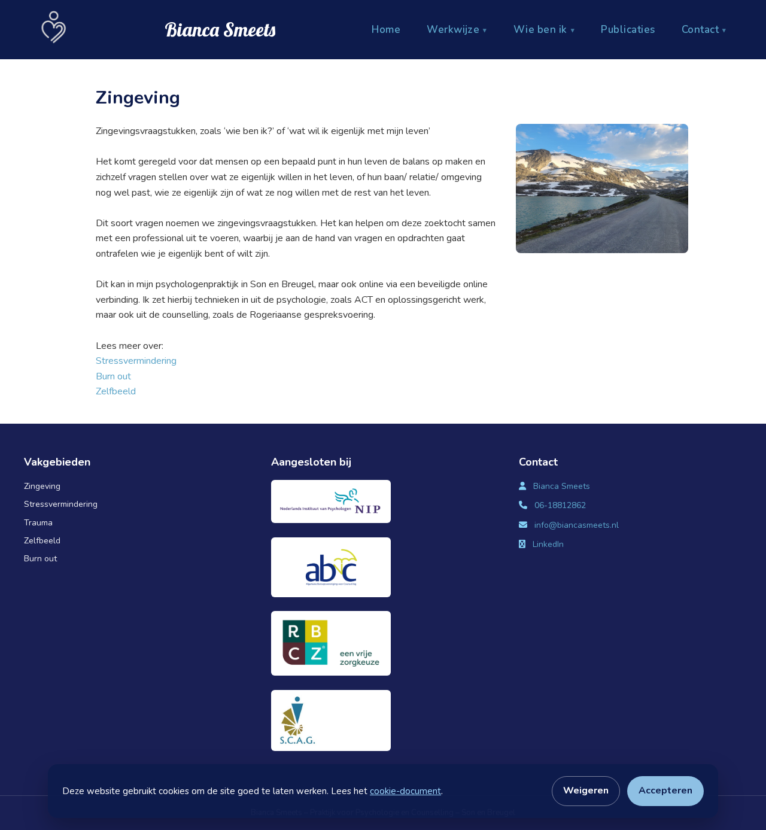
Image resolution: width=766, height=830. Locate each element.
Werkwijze (453, 30)
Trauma (38, 522)
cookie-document (405, 791)
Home (386, 30)
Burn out (113, 376)
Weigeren (586, 790)
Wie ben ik (540, 30)
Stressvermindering (136, 360)
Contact (700, 30)
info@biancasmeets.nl (576, 525)
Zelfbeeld (116, 391)
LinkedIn (548, 544)
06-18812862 (560, 505)
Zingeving (42, 486)
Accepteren (665, 790)
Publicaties (628, 30)
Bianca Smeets (561, 486)
